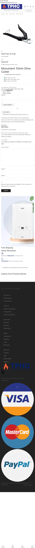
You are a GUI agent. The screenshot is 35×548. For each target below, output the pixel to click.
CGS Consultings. (6, 487)
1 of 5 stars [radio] (4, 142)
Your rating (4, 139)
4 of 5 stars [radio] (24, 142)
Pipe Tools (12, 14)
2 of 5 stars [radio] (11, 142)
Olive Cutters (19, 14)
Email (3, 175)
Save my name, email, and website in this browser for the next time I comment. (16, 185)
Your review (5, 147)
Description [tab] (4, 125)
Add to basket (8, 104)
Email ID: (4, 62)
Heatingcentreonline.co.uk (15, 485)
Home (2, 14)
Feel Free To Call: (8, 54)
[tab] (17, 125)
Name (3, 169)
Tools (7, 14)
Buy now (6, 112)
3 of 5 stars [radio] (18, 142)
